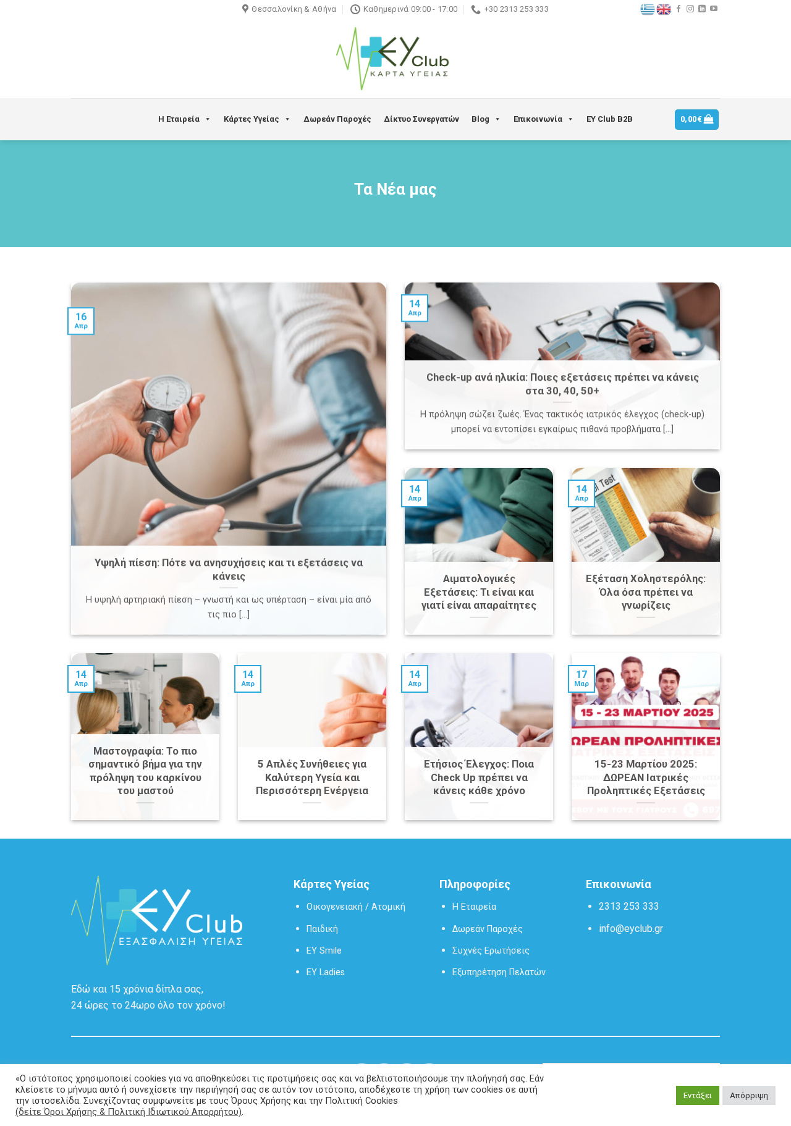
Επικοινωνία (538, 119)
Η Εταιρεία (179, 119)
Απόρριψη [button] (749, 1095)
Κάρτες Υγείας (251, 119)
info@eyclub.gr (631, 928)
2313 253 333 (629, 906)
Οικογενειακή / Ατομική (356, 907)
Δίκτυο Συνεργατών (421, 119)
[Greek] (648, 8)
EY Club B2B (609, 119)
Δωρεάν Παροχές (337, 119)
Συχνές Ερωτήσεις (491, 951)
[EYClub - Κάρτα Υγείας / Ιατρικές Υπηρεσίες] (395, 59)
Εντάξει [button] (697, 1095)
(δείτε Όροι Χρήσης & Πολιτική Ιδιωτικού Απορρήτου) (128, 1111)
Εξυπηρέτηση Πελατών (499, 972)
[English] (664, 8)
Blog (480, 119)
